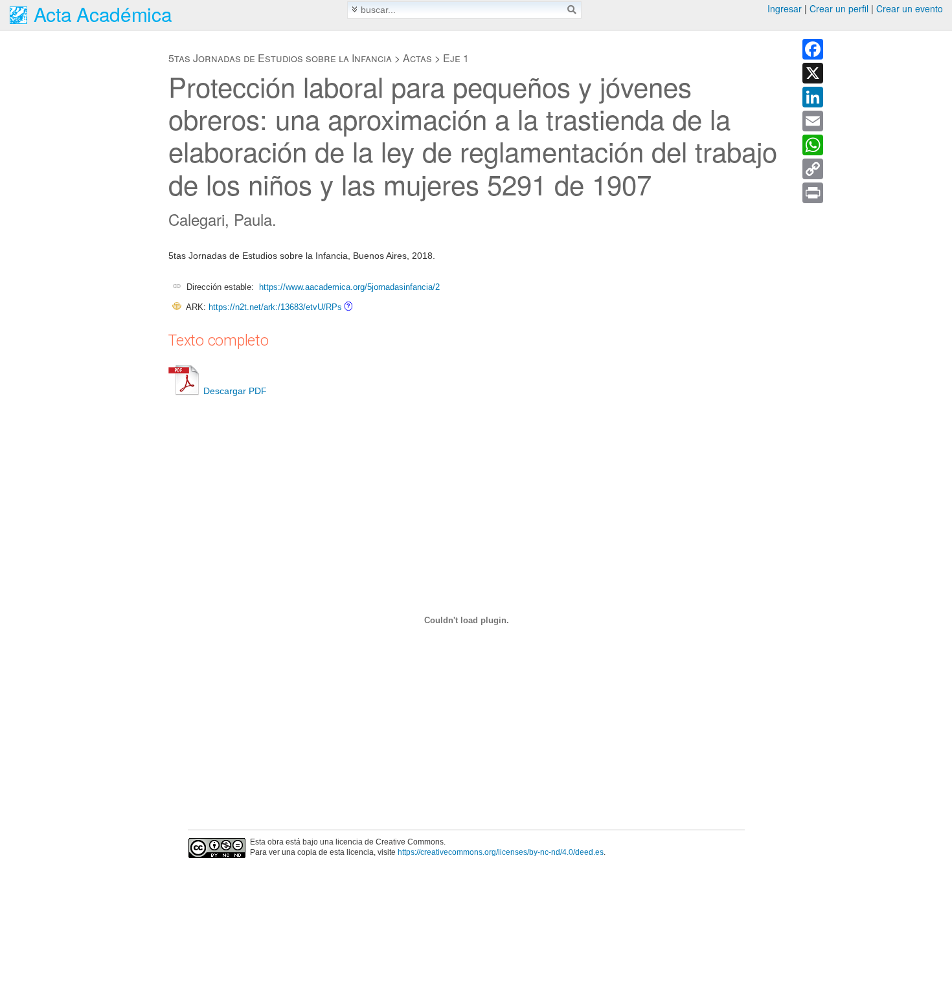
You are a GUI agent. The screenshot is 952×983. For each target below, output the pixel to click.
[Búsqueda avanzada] (354, 9)
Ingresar (784, 8)
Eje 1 (456, 57)
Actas (417, 57)
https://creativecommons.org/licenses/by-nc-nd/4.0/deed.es (501, 852)
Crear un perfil (839, 8)
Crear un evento (909, 8)
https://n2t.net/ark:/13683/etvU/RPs (275, 307)
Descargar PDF (235, 391)
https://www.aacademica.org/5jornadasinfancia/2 (349, 287)
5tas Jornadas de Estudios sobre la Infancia (280, 57)
